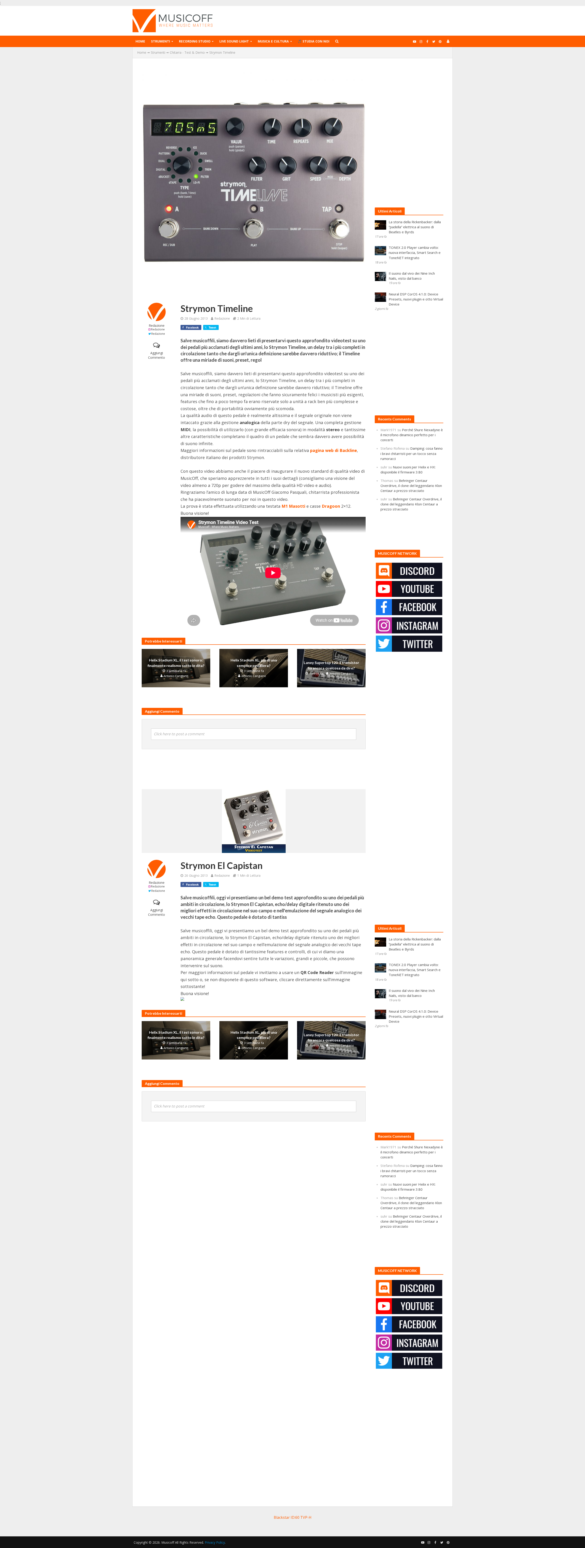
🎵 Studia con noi (313, 41)
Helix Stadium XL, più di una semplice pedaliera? (254, 662)
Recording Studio (194, 41)
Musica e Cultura (273, 41)
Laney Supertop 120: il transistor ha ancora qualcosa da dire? (331, 665)
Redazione (157, 325)
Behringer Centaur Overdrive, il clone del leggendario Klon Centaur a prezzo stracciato (411, 485)
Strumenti (160, 41)
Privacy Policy (215, 1542)
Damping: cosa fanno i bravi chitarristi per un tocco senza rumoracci (411, 453)
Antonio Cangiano (176, 676)
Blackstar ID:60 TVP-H (292, 1517)
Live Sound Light (234, 41)
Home (140, 41)
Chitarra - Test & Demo (187, 52)
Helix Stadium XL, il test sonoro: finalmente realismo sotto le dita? (176, 662)
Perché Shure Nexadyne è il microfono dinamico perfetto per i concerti (411, 434)
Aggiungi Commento (156, 355)
